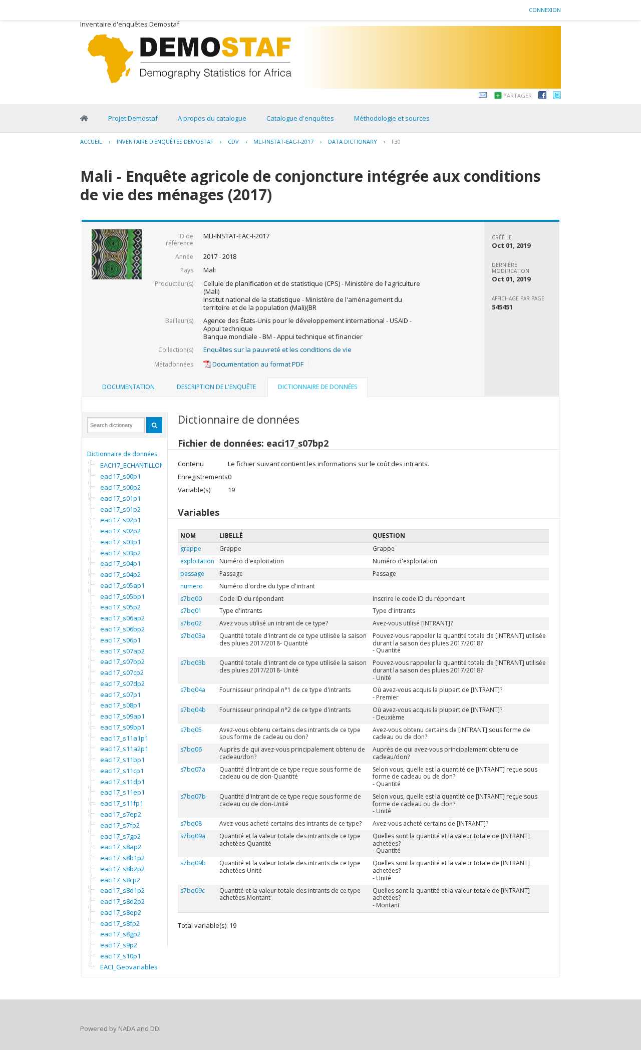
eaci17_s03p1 (120, 542)
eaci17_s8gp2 (120, 934)
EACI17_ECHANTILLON (132, 465)
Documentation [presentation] (128, 387)
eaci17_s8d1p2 (122, 890)
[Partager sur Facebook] (542, 96)
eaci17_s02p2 (120, 531)
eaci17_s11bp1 (122, 760)
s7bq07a (192, 769)
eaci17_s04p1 (120, 563)
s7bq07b (193, 796)
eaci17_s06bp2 (122, 629)
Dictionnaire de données (122, 454)
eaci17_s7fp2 (120, 825)
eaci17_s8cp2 (120, 880)
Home (84, 118)
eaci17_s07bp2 (122, 661)
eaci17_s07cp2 (122, 672)
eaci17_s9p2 (118, 945)
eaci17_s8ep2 (120, 912)
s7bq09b (193, 863)
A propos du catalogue (212, 118)
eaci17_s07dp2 (122, 683)
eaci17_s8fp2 (120, 923)
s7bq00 (191, 598)
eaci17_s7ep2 (120, 814)
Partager (517, 95)
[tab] (128, 387)
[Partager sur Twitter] (557, 96)
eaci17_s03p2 (120, 553)
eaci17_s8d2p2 (122, 901)
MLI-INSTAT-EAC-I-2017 (283, 141)
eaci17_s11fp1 (121, 803)
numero (191, 586)
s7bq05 (191, 730)
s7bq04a (192, 689)
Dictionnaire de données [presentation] (317, 387)
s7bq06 (191, 749)
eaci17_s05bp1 (122, 596)
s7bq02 (191, 623)
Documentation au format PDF (257, 364)
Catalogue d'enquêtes (300, 118)
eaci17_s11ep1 (122, 792)
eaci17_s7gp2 (120, 836)
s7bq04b (193, 710)
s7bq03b (193, 662)
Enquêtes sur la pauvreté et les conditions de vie (277, 349)
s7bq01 (191, 610)
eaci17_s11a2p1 (124, 749)
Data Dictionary (352, 141)
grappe (190, 548)
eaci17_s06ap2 (122, 618)
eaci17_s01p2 (120, 509)
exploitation (197, 561)
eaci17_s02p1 (120, 520)
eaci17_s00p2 (120, 487)
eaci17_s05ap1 (122, 585)
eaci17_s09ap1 (122, 716)
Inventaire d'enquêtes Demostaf (165, 141)
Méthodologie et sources (392, 118)
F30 (396, 141)
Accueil (91, 141)
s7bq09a (192, 836)
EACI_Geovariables (129, 967)
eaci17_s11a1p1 (124, 738)
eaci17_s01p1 (120, 498)
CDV (233, 141)
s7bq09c (192, 890)
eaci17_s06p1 (120, 640)
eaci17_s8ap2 (120, 847)
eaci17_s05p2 (120, 607)
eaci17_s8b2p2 (122, 869)
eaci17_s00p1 (120, 476)
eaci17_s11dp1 (122, 782)
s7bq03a (192, 635)
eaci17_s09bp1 (122, 727)
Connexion (545, 10)
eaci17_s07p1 (120, 694)
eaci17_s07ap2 (122, 651)
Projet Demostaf (133, 118)
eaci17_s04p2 (120, 574)
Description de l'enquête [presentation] (216, 387)
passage (192, 573)
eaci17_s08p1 (120, 705)
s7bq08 (191, 823)
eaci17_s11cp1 (122, 771)
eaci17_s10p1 (120, 956)
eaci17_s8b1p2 (122, 858)
